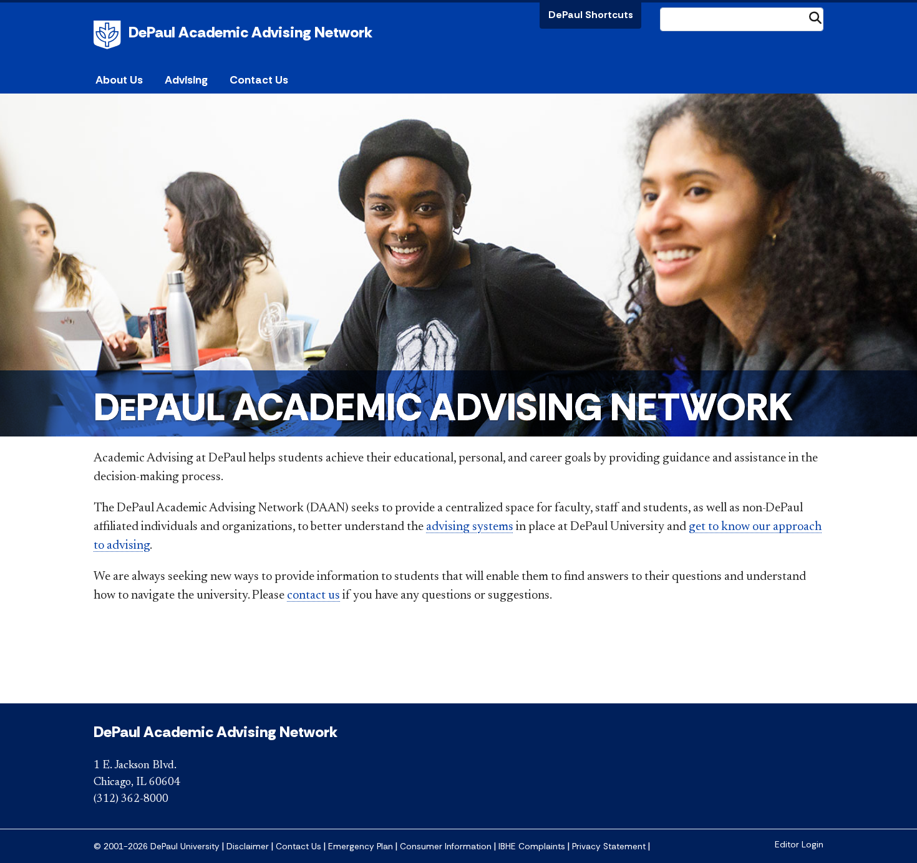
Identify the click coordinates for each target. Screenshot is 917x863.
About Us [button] (119, 80)
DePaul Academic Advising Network (250, 32)
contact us (313, 595)
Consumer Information (446, 846)
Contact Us (259, 80)
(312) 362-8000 (131, 799)
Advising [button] (186, 80)
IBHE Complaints (531, 846)
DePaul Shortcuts (590, 14)
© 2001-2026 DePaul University (157, 846)
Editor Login (799, 844)
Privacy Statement (609, 846)
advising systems (469, 527)
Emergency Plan (360, 846)
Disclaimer (247, 846)
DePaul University (109, 35)
